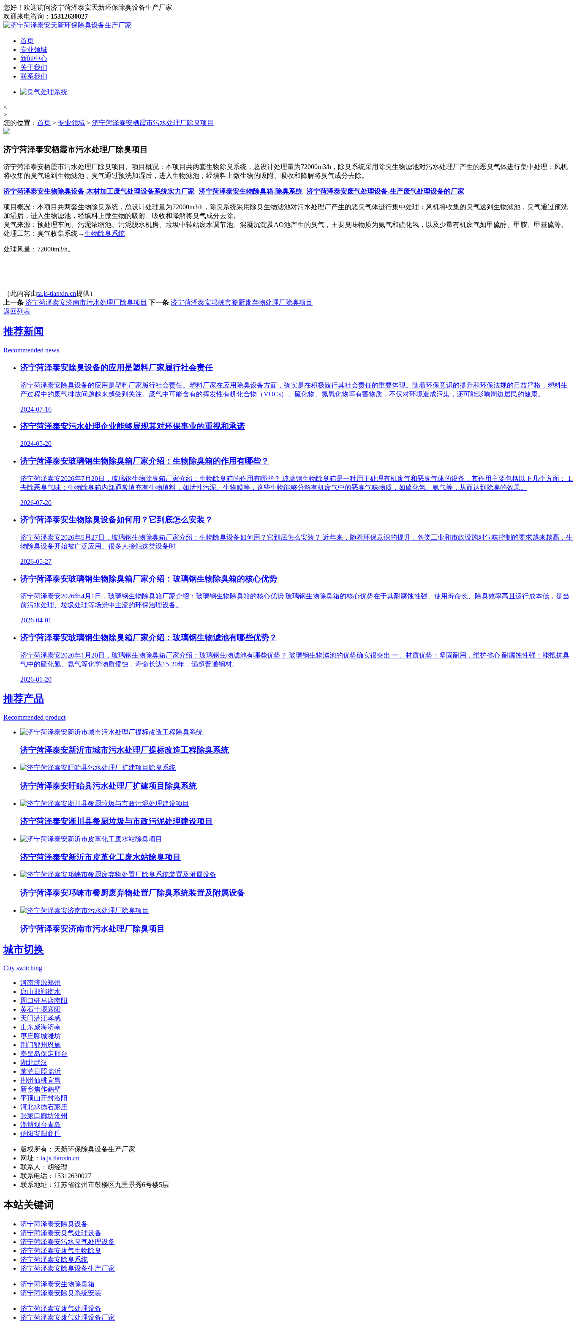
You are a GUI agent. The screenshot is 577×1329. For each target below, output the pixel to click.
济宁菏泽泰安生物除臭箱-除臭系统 (250, 191)
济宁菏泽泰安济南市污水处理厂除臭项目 (86, 302)
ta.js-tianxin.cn (56, 293)
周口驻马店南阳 (44, 1000)
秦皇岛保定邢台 (44, 1053)
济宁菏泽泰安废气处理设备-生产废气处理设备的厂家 (385, 191)
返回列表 (16, 311)
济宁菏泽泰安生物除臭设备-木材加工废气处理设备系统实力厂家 (99, 191)
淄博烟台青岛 (40, 1124)
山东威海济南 (40, 1027)
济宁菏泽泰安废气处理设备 (60, 1308)
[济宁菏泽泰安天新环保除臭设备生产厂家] (67, 25)
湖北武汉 (33, 1062)
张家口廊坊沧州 (44, 1115)
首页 (27, 40)
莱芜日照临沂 (40, 1071)
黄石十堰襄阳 (40, 1009)
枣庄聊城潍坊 (40, 1036)
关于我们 (33, 67)
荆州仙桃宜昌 (40, 1080)
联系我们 (33, 76)
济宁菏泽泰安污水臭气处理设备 (67, 1241)
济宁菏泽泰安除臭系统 (54, 1259)
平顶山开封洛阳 (44, 1098)
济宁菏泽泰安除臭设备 (54, 1224)
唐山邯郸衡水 (40, 991)
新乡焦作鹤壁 (40, 1089)
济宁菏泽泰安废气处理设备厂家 (67, 1317)
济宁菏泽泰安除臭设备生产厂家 (67, 1268)
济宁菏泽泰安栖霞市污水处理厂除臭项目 (153, 122)
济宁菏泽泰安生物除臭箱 (57, 1284)
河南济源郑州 (40, 982)
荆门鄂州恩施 (40, 1044)
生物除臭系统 (104, 233)
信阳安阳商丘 (40, 1133)
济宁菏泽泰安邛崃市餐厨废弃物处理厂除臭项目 (242, 302)
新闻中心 (33, 58)
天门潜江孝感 (40, 1018)
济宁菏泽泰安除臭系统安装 (60, 1292)
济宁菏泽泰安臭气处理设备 (60, 1232)
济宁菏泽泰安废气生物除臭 (60, 1250)
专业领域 (33, 49)
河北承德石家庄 (44, 1107)
